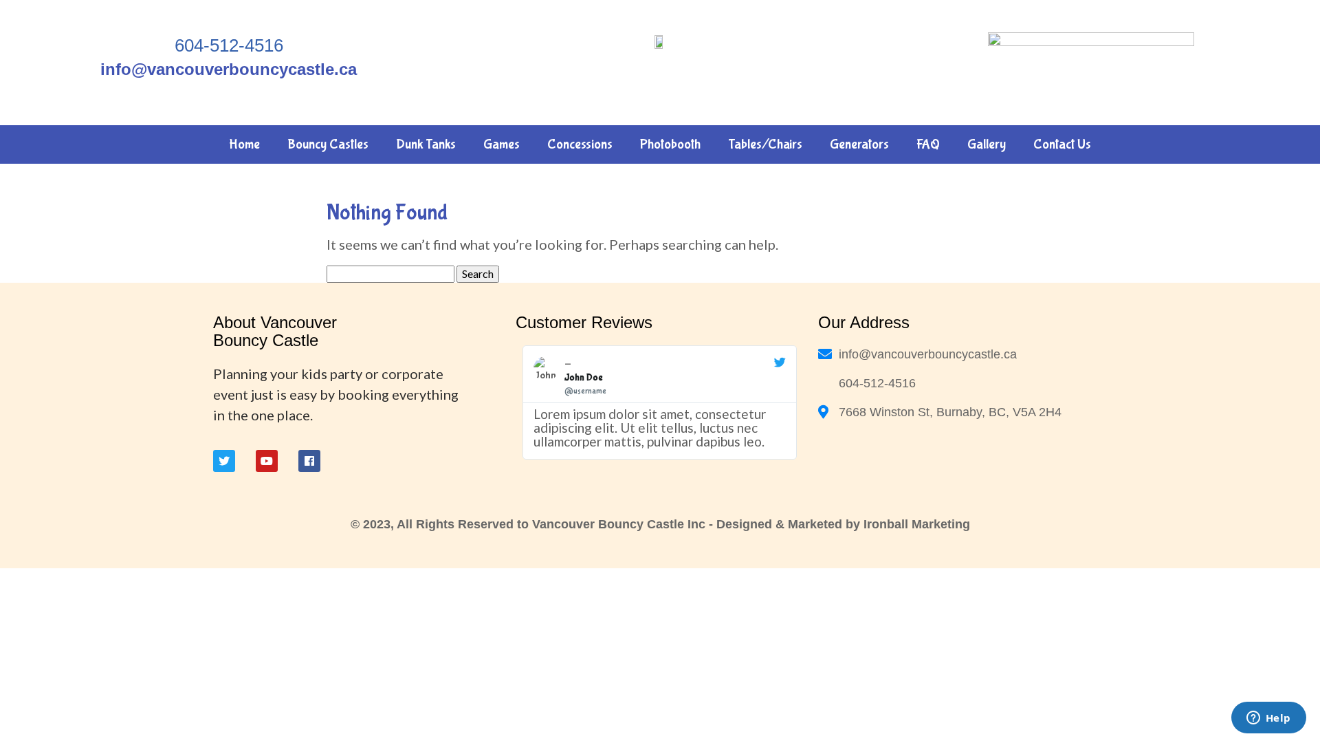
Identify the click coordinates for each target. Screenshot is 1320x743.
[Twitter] (224, 461)
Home (244, 144)
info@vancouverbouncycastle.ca (228, 69)
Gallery (986, 144)
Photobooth (670, 144)
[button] (528, 402)
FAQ (928, 144)
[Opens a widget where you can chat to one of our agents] (1268, 719)
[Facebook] (309, 461)
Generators (859, 144)
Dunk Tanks (426, 144)
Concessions (580, 144)
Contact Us (1062, 144)
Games (501, 144)
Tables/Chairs (765, 144)
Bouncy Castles (327, 144)
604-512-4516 (229, 45)
